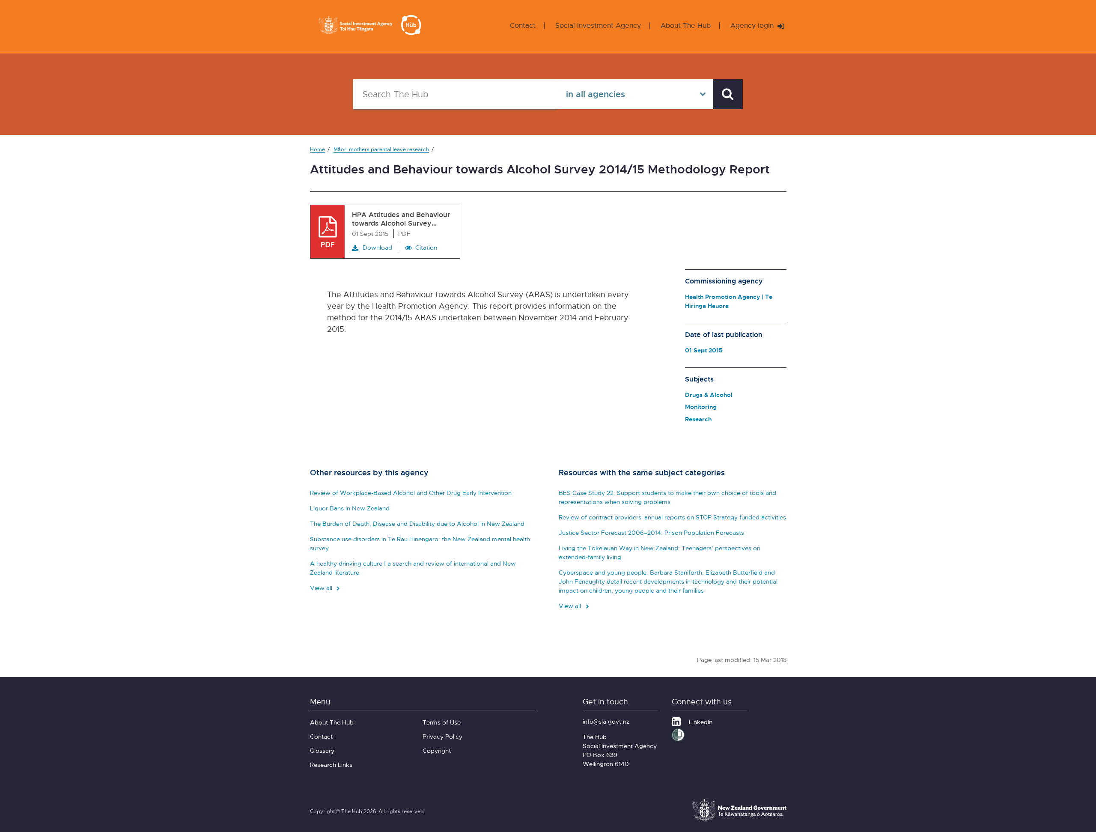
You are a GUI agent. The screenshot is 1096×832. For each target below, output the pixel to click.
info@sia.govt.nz (606, 721)
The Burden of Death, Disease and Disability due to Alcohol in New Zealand (417, 523)
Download (377, 247)
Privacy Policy (442, 736)
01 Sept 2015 (704, 350)
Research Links (331, 764)
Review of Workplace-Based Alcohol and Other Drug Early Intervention (411, 492)
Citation (426, 247)
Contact (523, 25)
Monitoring (701, 406)
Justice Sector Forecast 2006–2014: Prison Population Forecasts (651, 532)
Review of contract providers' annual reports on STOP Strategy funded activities (672, 517)
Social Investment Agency (598, 25)
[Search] (728, 94)
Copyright (437, 750)
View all (322, 587)
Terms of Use (442, 722)
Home (317, 149)
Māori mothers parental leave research (381, 149)
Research (698, 419)
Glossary (322, 750)
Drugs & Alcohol (709, 394)
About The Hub (686, 25)
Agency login (753, 25)
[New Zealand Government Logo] (739, 819)
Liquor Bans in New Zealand (350, 508)
